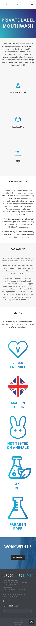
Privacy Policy (18, 624)
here (26, 237)
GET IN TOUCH (18, 557)
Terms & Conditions (18, 622)
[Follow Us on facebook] (3, 601)
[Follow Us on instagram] (6, 601)
